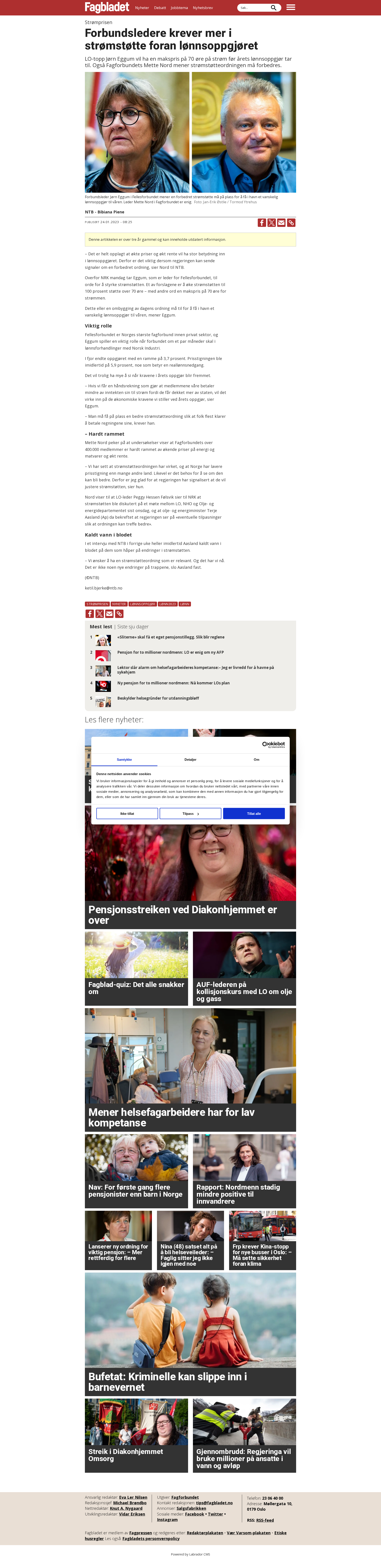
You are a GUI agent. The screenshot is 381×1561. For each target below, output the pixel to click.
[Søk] (273, 8)
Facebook (194, 1514)
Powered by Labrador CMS (190, 1554)
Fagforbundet (185, 1497)
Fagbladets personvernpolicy (150, 1538)
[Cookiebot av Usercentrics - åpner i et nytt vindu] (265, 745)
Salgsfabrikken (191, 1508)
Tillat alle (254, 813)
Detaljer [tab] (191, 759)
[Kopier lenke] (291, 222)
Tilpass (188, 813)
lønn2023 (168, 604)
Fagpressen (140, 1532)
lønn (184, 604)
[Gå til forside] (107, 7)
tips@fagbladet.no (214, 1502)
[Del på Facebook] (262, 222)
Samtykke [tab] (124, 759)
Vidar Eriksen (132, 1514)
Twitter (215, 1514)
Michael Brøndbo (130, 1502)
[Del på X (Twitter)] (271, 222)
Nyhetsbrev (203, 7)
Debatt (160, 7)
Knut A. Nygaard (126, 1508)
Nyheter (142, 7)
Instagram (167, 1519)
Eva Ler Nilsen (133, 1497)
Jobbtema (179, 7)
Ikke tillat (127, 813)
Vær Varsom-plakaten (249, 1532)
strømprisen (97, 604)
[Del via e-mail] (281, 222)
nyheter (119, 604)
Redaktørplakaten (205, 1532)
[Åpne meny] (291, 7)
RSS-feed (265, 1520)
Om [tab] (256, 759)
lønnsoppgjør (142, 604)
